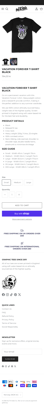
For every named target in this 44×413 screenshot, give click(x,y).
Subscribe (10, 359)
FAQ (4, 312)
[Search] (8, 9)
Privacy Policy (8, 320)
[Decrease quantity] (5, 195)
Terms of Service (9, 323)
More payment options (22, 219)
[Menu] (2, 9)
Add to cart (22, 205)
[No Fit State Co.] (22, 9)
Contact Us (6, 309)
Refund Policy (8, 316)
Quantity (6, 189)
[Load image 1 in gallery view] (22, 35)
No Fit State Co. (12, 401)
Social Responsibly (10, 327)
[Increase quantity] (19, 195)
